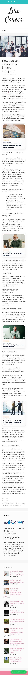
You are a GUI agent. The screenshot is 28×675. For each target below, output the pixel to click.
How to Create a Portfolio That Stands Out (13, 254)
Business (6, 498)
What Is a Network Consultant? (11, 502)
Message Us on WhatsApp (19, 671)
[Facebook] (8, 2)
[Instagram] (11, 2)
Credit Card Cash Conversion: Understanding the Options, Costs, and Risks (12, 145)
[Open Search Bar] (25, 30)
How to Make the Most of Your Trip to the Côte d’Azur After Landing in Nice (13, 422)
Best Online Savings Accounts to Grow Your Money (13, 345)
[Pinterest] (14, 2)
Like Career (14, 15)
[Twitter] (17, 2)
